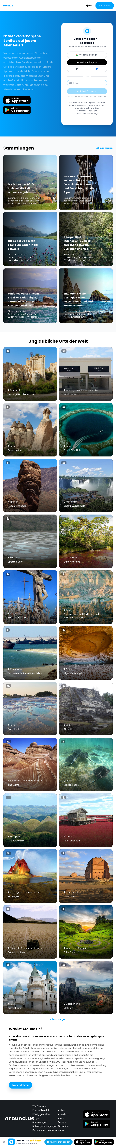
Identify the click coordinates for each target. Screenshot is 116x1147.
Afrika (61, 1110)
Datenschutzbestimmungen (87, 113)
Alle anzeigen (104, 148)
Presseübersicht (41, 1110)
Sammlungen (39, 1122)
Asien (61, 1118)
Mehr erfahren (20, 1085)
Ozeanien (63, 1126)
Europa (62, 1122)
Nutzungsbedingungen (87, 111)
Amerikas (63, 1114)
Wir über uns (39, 1106)
